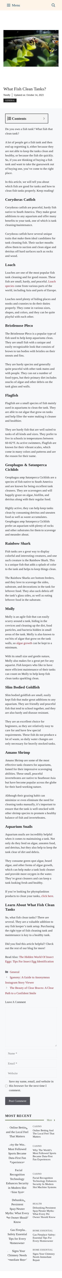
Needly (6, 95)
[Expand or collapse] (44, 118)
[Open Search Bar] (53, 5)
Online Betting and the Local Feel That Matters (43, 1133)
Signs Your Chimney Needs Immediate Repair (44, 1256)
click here (47, 896)
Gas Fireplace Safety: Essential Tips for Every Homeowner (44, 1237)
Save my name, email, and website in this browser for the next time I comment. (31, 1086)
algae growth (24, 643)
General (10, 100)
